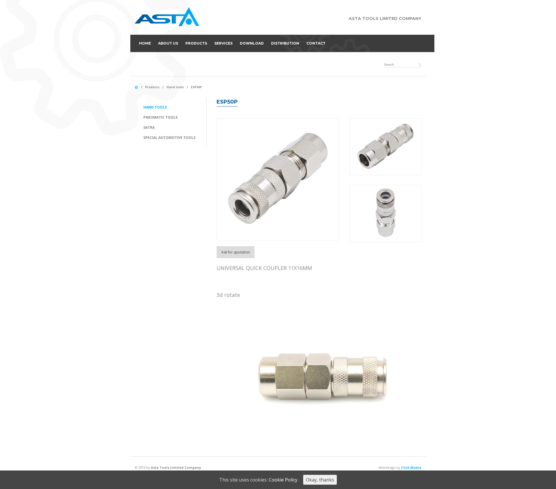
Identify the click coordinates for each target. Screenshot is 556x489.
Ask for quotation (235, 252)
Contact (315, 43)
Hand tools (175, 87)
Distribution (285, 43)
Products (196, 43)
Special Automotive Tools (169, 137)
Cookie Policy (283, 480)
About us (168, 43)
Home (145, 43)
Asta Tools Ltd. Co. (136, 87)
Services (223, 43)
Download (252, 43)
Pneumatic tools (160, 117)
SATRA (149, 127)
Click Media (411, 467)
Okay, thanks (320, 480)
